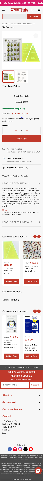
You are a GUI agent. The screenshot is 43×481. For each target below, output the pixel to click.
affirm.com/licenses (6, 473)
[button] (3, 10)
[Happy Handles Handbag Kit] (11, 337)
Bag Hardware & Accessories (21, 24)
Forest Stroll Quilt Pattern (30, 269)
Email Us (6, 430)
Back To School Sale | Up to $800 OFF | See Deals (21, 3)
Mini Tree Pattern (8, 271)
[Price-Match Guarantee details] (27, 168)
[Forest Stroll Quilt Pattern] (32, 263)
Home (4, 24)
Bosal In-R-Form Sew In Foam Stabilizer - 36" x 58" (31, 349)
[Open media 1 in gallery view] (35, 35)
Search (35, 16)
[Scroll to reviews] (21, 90)
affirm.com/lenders (32, 465)
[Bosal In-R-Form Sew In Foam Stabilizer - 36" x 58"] (32, 337)
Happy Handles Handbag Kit (10, 346)
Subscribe (35, 385)
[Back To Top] (39, 477)
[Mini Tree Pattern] (11, 263)
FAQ (4, 432)
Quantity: (6, 125)
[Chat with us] (32, 10)
